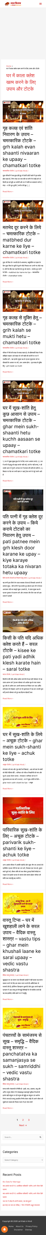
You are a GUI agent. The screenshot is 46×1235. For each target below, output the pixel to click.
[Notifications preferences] (4, 1229)
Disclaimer (18, 1230)
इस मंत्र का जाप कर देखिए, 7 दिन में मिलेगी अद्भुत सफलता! (21, 1205)
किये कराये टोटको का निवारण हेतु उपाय (15, 578)
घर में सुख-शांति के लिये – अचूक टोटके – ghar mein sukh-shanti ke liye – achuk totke (23, 746)
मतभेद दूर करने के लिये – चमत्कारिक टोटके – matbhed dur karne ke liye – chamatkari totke (22, 239)
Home (11, 1226)
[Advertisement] (23, 32)
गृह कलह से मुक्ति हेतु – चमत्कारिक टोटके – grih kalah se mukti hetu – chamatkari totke (22, 330)
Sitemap (28, 1230)
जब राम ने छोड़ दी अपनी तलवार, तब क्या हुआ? (17, 1201)
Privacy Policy (31, 1226)
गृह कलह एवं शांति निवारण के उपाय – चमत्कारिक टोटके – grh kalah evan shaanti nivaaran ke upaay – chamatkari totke (21, 146)
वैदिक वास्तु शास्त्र (8, 975)
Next (23, 1125)
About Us (19, 1226)
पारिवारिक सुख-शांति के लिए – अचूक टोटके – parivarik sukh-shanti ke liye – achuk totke (22, 842)
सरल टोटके (6, 674)
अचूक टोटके (7, 764)
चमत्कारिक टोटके (8, 171)
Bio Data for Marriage (11, 1182)
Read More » (8, 191)
